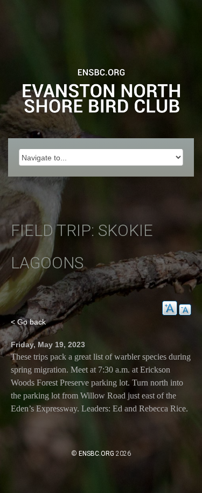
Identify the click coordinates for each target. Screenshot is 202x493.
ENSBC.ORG (96, 453)
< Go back (28, 322)
